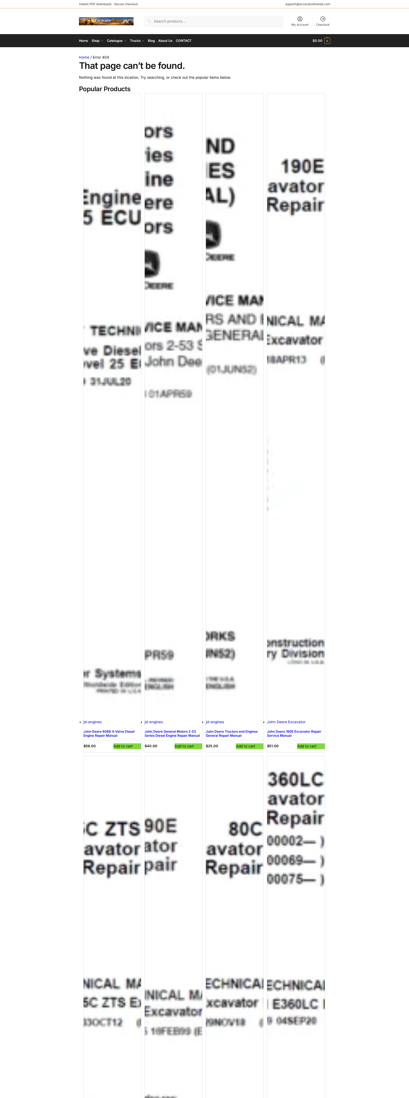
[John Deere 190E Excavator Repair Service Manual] (296, 406)
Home (84, 57)
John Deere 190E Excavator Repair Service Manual (294, 733)
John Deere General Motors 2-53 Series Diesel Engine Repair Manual (172, 733)
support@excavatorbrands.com (307, 4)
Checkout (323, 24)
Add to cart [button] (123, 746)
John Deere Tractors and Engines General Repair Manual (232, 733)
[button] (321, 40)
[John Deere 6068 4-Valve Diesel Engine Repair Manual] (112, 406)
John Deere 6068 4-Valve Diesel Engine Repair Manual (109, 733)
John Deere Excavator (286, 722)
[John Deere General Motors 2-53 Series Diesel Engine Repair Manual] (173, 406)
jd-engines (93, 722)
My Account (300, 24)
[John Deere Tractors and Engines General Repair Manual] (234, 406)
